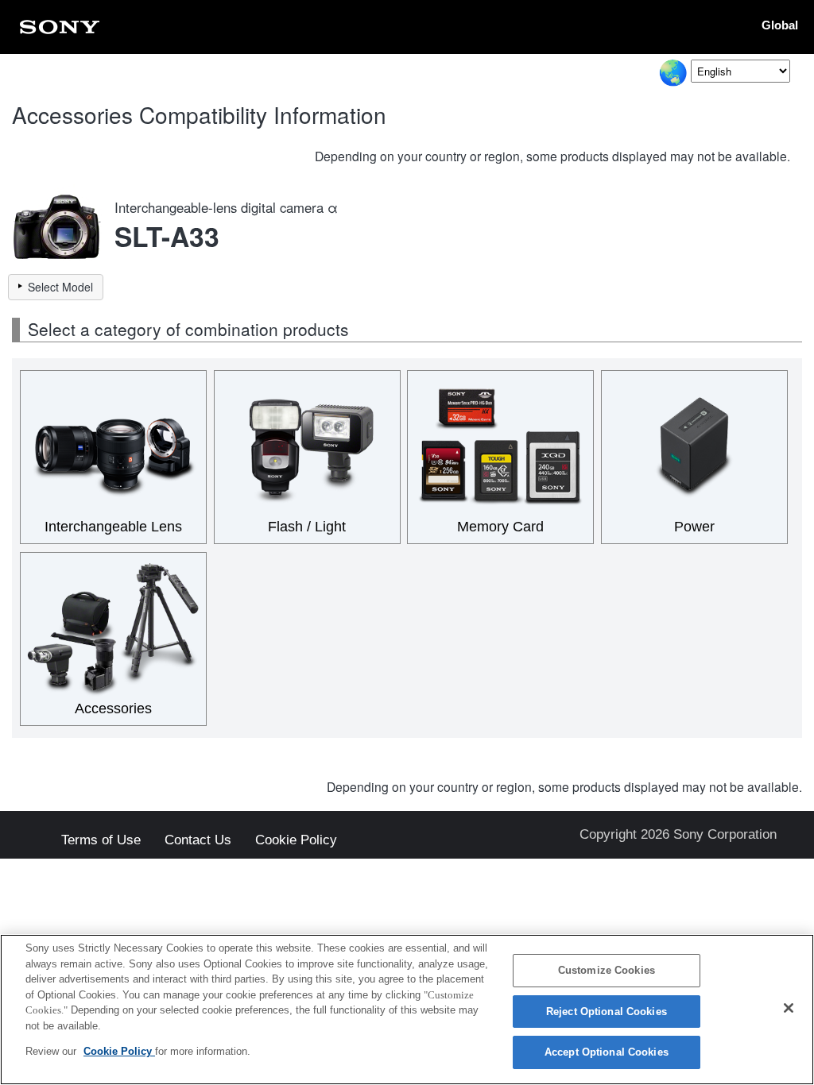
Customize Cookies (606, 970)
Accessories (113, 708)
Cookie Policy (296, 841)
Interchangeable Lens (113, 527)
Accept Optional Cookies (607, 1052)
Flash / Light (307, 527)
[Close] (788, 1007)
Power (694, 527)
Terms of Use (101, 841)
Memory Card (500, 527)
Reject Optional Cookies (606, 1011)
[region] (407, 1009)
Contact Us (198, 841)
